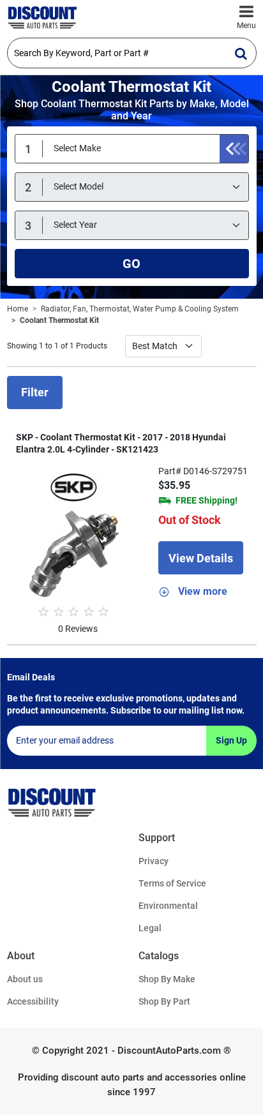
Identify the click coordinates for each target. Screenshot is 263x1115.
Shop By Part (164, 1001)
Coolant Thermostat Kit (59, 320)
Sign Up (231, 740)
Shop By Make (167, 979)
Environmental (168, 906)
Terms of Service (172, 883)
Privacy (154, 861)
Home (17, 308)
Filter (35, 392)
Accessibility (33, 1001)
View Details (201, 558)
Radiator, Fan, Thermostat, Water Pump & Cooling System (140, 308)
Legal (150, 928)
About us (25, 979)
